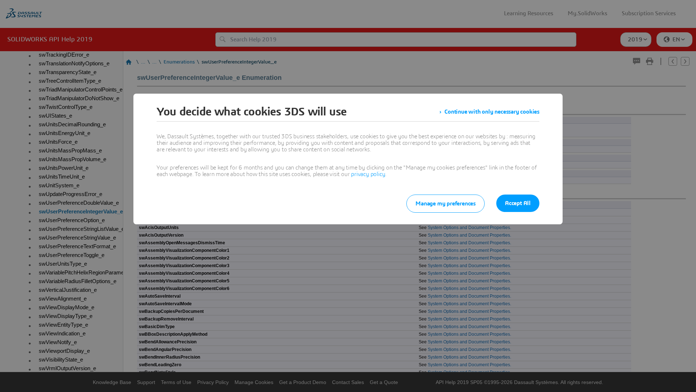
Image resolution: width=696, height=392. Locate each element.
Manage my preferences (445, 204)
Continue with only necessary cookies (491, 112)
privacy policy (368, 174)
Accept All (518, 203)
